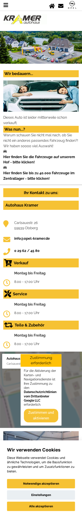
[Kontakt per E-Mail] (60, 5)
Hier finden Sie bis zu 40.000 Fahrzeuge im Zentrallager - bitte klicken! (39, 176)
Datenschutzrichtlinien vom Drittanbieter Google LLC (40, 396)
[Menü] (5, 5)
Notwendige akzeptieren (41, 483)
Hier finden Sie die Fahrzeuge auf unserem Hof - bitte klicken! (39, 159)
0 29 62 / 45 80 (27, 251)
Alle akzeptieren (41, 506)
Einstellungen (41, 495)
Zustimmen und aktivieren (41, 415)
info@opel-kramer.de (32, 238)
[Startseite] (52, 5)
